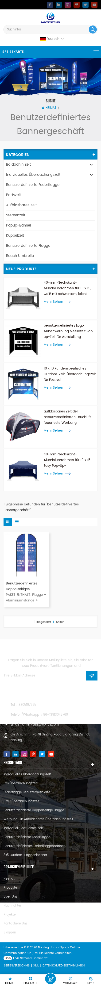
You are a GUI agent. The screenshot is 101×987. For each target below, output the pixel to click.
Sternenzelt (15, 215)
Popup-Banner (18, 225)
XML (36, 965)
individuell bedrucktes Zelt (23, 828)
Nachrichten (13, 905)
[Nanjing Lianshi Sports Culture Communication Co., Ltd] (50, 18)
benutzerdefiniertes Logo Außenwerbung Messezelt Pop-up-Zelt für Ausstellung (69, 331)
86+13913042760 (55, 714)
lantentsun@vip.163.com (40, 724)
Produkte (10, 887)
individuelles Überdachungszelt (33, 175)
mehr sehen (53, 301)
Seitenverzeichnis (17, 965)
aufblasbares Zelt (21, 205)
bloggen (10, 932)
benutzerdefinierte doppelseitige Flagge (34, 810)
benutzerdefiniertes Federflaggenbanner (34, 846)
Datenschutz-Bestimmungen (64, 965)
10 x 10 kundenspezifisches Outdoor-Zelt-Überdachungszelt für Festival (70, 374)
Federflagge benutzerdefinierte (27, 792)
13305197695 (27, 704)
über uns (10, 896)
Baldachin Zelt (18, 165)
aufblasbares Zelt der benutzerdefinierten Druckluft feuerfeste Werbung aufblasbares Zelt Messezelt (67, 417)
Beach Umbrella (20, 256)
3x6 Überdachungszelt (21, 783)
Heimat (51, 108)
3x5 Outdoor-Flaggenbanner (25, 855)
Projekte (10, 914)
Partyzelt (13, 195)
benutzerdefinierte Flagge (28, 246)
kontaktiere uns (15, 923)
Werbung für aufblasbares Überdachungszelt (38, 819)
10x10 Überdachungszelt (21, 801)
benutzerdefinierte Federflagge (32, 185)
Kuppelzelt (15, 236)
